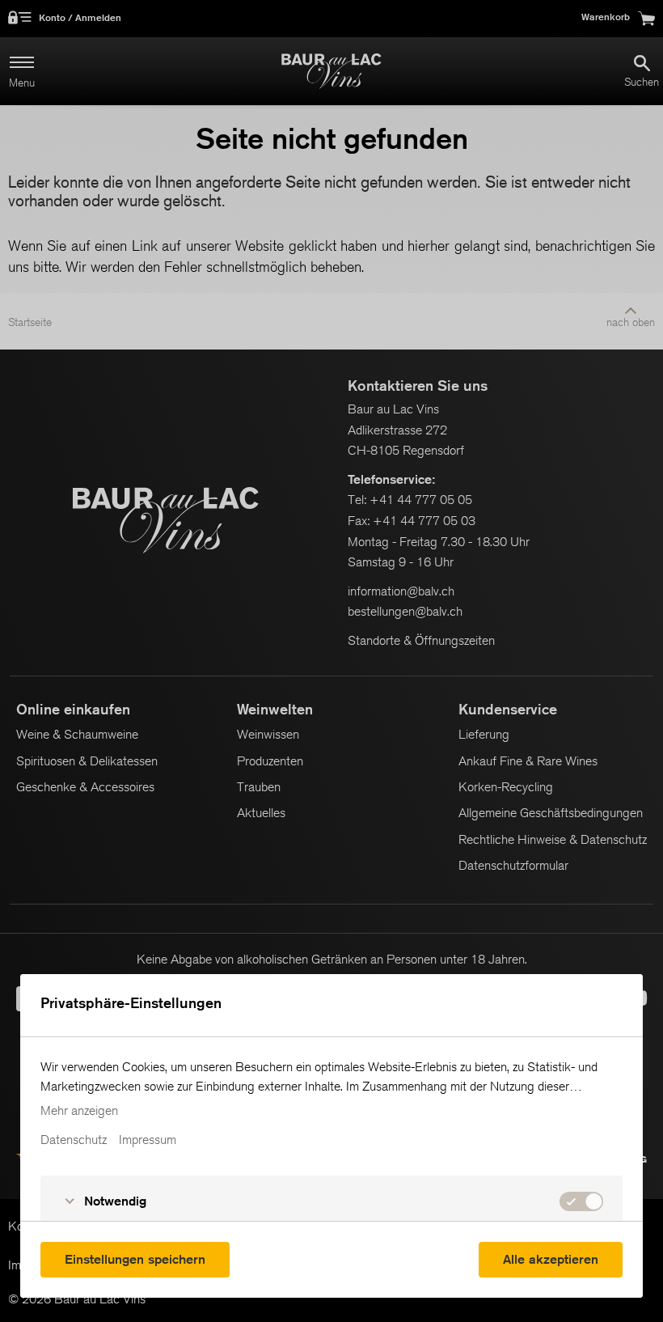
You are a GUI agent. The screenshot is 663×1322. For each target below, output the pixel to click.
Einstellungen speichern (135, 1259)
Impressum (147, 1139)
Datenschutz (73, 1139)
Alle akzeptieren (550, 1259)
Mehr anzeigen (79, 1110)
